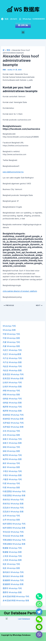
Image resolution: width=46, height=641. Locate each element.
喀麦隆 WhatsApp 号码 (12, 548)
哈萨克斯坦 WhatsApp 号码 (14, 524)
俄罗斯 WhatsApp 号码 (12, 407)
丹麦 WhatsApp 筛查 (11, 346)
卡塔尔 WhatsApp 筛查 (12, 475)
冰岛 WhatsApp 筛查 (11, 435)
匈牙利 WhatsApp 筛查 (12, 459)
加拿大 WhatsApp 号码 (12, 439)
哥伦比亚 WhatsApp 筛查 (13, 536)
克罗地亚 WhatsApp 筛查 (13, 427)
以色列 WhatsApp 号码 (12, 382)
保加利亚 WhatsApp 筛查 (13, 419)
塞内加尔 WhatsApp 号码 (13, 572)
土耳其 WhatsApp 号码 (12, 556)
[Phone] (39, 596)
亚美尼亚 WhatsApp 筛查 (13, 378)
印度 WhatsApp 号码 (11, 483)
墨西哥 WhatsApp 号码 (12, 588)
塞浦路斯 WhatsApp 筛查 (13, 584)
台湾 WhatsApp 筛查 (11, 520)
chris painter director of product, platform (20, 291)
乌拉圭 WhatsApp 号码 (12, 366)
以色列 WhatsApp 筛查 (12, 386)
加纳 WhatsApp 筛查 (11, 451)
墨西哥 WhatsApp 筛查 (12, 592)
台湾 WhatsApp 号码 (11, 516)
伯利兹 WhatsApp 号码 (12, 399)
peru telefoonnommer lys (13, 172)
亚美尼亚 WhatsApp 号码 (13, 374)
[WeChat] (39, 619)
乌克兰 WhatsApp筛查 (12, 354)
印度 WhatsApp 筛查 (11, 487)
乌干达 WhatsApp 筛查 (12, 362)
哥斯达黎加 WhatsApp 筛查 (14, 544)
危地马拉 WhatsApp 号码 (13, 499)
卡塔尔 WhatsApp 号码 (12, 471)
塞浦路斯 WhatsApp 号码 (13, 580)
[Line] (39, 627)
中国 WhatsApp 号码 (11, 334)
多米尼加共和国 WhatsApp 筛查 (16, 600)
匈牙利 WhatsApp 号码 (12, 455)
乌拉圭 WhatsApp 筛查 (12, 370)
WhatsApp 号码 (9, 326)
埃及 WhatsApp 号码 (11, 564)
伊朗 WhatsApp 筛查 (11, 394)
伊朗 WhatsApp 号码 (11, 391)
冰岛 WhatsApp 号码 (11, 431)
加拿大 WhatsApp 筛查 (12, 443)
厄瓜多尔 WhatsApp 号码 (13, 508)
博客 (8, 50)
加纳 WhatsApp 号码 (11, 447)
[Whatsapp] (39, 604)
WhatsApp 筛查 (9, 330)
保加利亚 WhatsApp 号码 (13, 415)
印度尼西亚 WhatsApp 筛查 (14, 495)
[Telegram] (39, 611)
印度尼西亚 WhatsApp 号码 (14, 491)
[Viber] (39, 634)
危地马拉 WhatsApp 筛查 (13, 504)
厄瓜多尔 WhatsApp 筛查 (13, 512)
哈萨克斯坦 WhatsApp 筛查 (14, 528)
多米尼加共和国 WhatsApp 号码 (16, 596)
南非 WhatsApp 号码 (11, 463)
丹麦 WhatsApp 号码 (11, 342)
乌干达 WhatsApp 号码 (12, 358)
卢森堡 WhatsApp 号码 (12, 479)
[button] (23, 32)
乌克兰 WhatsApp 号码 (12, 350)
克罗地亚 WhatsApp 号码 (13, 423)
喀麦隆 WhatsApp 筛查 (12, 552)
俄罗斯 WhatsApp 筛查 (12, 411)
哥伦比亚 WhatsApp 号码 (13, 532)
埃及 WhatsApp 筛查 (11, 568)
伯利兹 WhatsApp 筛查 (12, 403)
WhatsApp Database (22, 635)
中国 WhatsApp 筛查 (11, 338)
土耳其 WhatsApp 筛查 (12, 560)
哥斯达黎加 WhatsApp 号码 (14, 540)
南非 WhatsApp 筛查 (11, 467)
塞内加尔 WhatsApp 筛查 (13, 576)
